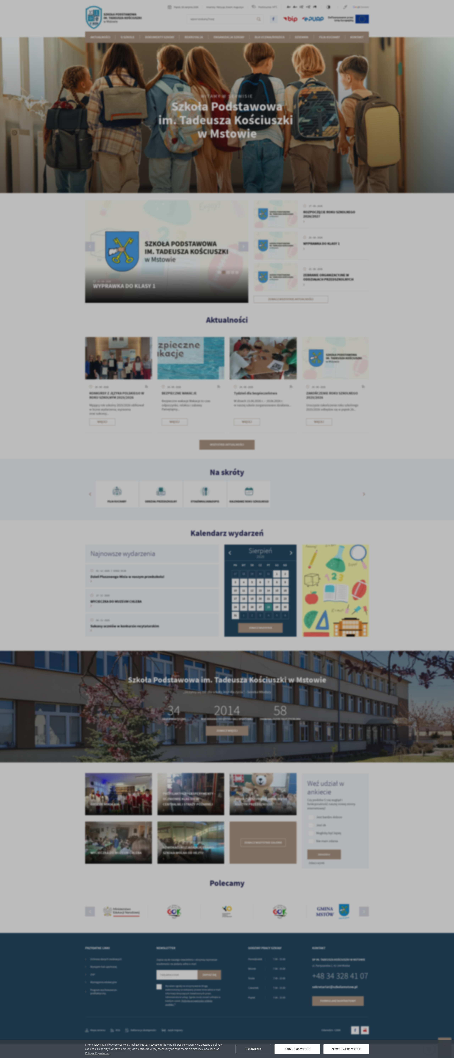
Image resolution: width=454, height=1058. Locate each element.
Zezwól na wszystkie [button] (346, 1049)
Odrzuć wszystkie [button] (297, 1049)
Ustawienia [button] (253, 1049)
